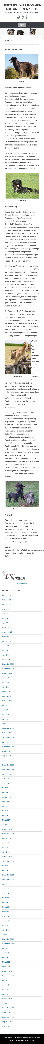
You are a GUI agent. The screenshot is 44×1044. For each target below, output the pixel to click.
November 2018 (8, 769)
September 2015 (8, 861)
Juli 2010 (5, 1026)
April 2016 (5, 852)
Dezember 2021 (8, 696)
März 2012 (6, 962)
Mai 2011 (5, 989)
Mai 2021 (5, 714)
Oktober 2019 (7, 751)
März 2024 (6, 627)
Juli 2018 (5, 779)
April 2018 (5, 792)
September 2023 (8, 637)
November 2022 (8, 669)
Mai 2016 (5, 847)
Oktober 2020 (7, 733)
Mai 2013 (5, 925)
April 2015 (5, 870)
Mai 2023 (5, 650)
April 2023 (5, 655)
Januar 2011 (6, 1003)
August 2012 (6, 948)
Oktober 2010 (7, 1012)
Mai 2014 (5, 898)
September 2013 (8, 912)
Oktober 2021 (7, 701)
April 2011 (5, 994)
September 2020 (8, 737)
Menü (22, 25)
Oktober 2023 (7, 632)
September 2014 (8, 879)
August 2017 (6, 806)
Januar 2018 (6, 797)
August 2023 (6, 641)
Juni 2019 (5, 760)
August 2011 (6, 980)
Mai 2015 (5, 866)
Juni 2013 (5, 921)
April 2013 (5, 930)
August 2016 (6, 838)
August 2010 (6, 1022)
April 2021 (5, 719)
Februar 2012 (7, 966)
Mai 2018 (5, 788)
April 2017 (5, 815)
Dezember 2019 (8, 747)
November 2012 (8, 944)
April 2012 (5, 957)
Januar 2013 (6, 934)
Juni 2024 (5, 614)
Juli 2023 (5, 646)
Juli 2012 (5, 953)
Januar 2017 (6, 824)
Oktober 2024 (7, 600)
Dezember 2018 (8, 765)
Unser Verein (22, 584)
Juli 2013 (5, 916)
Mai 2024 (5, 618)
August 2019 (6, 756)
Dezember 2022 (8, 664)
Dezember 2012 (8, 939)
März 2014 (6, 907)
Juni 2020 (5, 742)
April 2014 (5, 902)
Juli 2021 (5, 710)
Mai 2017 (5, 811)
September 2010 (8, 1017)
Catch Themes (29, 1040)
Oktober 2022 (7, 673)
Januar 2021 (6, 724)
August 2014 (6, 884)
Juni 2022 (5, 678)
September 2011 (8, 976)
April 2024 (5, 623)
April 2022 (5, 687)
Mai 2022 (5, 682)
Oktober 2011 (7, 971)
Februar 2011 (7, 999)
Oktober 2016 (7, 829)
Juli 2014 (5, 889)
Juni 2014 (5, 893)
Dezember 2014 (8, 875)
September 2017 (8, 801)
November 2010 (8, 1008)
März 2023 (6, 659)
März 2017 (6, 820)
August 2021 (6, 705)
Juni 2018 (5, 783)
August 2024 (6, 604)
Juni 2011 (5, 985)
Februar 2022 (7, 691)
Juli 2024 (5, 609)
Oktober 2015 (7, 857)
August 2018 (6, 774)
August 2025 (6, 595)
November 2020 (8, 728)
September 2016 (8, 834)
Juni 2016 (5, 843)
